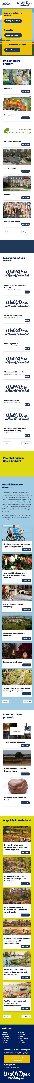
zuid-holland (22, 1042)
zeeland (4, 1042)
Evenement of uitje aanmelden (17, 1059)
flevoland (21, 1032)
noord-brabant (7, 1038)
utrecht (20, 1040)
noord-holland (23, 1038)
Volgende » (26, 232)
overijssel (5, 1040)
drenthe (4, 1032)
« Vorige (6, 232)
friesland (5, 1034)
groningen (5, 1036)
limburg (20, 1036)
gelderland (21, 1034)
